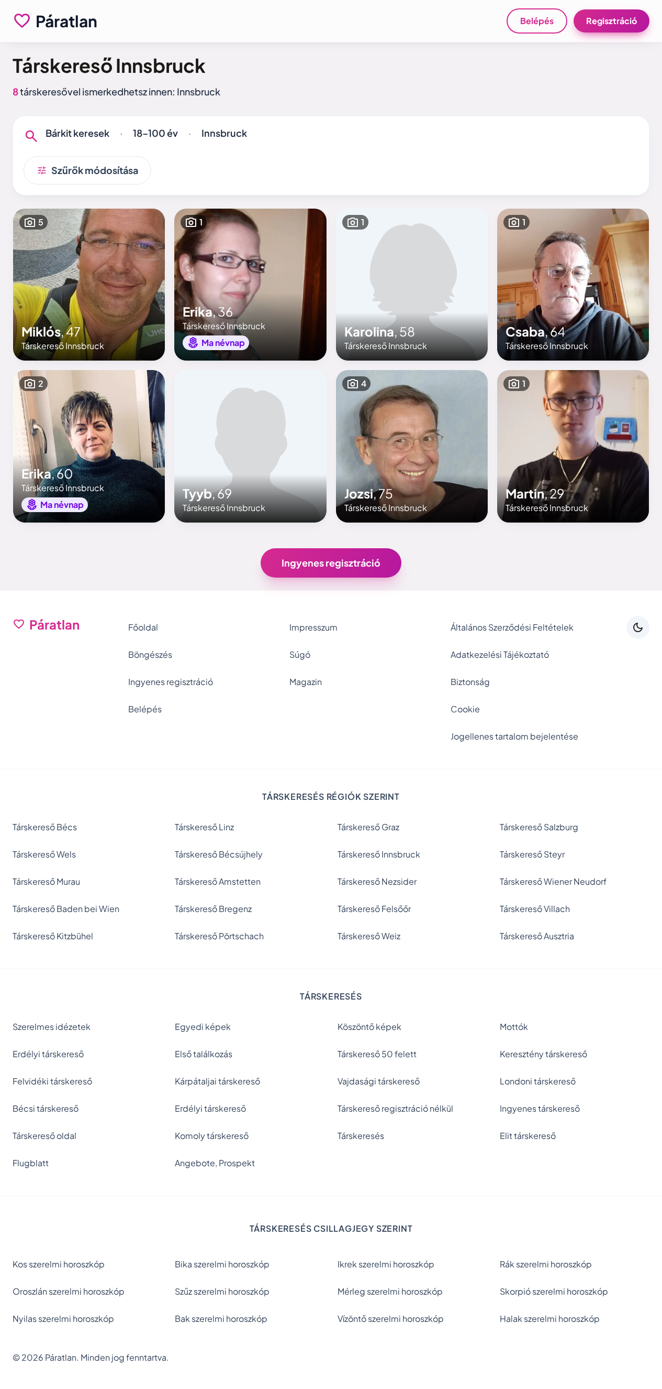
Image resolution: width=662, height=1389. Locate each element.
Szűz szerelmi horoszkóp (222, 1291)
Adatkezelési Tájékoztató (500, 654)
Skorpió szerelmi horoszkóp (554, 1291)
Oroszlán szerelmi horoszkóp (69, 1291)
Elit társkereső (528, 1135)
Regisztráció (611, 20)
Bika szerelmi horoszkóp (222, 1263)
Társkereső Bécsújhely (219, 854)
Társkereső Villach (535, 908)
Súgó (299, 654)
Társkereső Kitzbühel (53, 935)
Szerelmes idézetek (52, 1026)
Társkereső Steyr (532, 854)
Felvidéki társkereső (52, 1081)
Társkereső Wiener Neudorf (553, 881)
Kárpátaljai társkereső (217, 1081)
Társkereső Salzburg (539, 826)
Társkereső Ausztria (537, 935)
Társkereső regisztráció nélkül (395, 1108)
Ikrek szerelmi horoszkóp (386, 1263)
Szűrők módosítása (87, 170)
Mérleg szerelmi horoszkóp (390, 1291)
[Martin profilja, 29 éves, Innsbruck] (573, 446)
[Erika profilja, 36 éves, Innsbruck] (250, 285)
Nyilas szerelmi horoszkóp (63, 1318)
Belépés (537, 20)
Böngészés (150, 654)
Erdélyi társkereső (48, 1053)
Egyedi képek (203, 1026)
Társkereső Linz (204, 826)
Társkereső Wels (44, 854)
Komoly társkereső (212, 1135)
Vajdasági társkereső (379, 1081)
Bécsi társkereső (45, 1108)
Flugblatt (31, 1162)
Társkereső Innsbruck (379, 854)
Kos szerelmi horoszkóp (59, 1263)
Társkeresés (361, 1135)
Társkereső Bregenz (213, 908)
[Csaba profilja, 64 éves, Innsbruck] (573, 285)
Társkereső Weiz (369, 935)
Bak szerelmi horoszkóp (221, 1318)
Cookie (465, 708)
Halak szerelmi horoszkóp (550, 1318)
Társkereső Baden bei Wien (66, 908)
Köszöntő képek (369, 1026)
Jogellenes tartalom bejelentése (514, 736)
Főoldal (143, 627)
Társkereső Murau (46, 881)
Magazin (305, 681)
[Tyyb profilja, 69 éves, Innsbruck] (250, 446)
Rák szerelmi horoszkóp (546, 1263)
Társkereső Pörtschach (219, 935)
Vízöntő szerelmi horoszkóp (391, 1318)
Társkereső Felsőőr (374, 908)
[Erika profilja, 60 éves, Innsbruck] (89, 446)
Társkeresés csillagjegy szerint (331, 1228)
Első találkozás (203, 1053)
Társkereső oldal (44, 1135)
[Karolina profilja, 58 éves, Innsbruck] (412, 285)
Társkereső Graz (368, 826)
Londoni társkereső (538, 1081)
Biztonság (470, 681)
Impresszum (313, 627)
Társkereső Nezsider (377, 881)
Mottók (514, 1026)
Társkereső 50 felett (377, 1053)
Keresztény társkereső (543, 1053)
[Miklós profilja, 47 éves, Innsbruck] (89, 285)
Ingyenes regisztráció (331, 563)
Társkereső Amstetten (218, 881)
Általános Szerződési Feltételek (512, 627)
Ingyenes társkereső (540, 1108)
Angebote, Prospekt (215, 1162)
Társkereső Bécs (45, 826)
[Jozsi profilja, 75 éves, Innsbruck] (412, 446)
